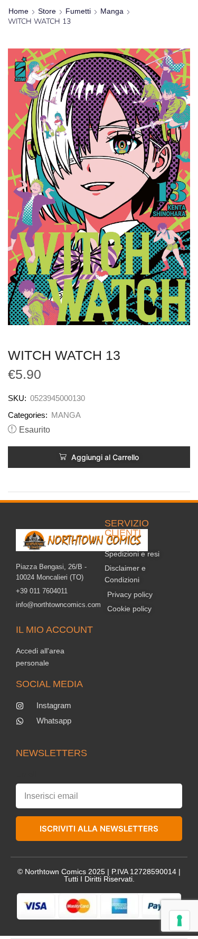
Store (47, 11)
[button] (99, 457)
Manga (112, 11)
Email (26, 774)
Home (18, 11)
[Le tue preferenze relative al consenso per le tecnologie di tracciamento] (179, 921)
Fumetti (78, 11)
